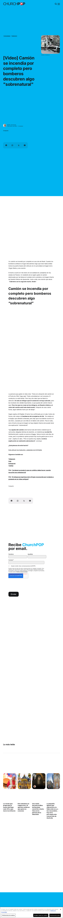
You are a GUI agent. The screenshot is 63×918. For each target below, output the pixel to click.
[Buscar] (56, 4)
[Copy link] (25, 145)
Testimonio (14, 36)
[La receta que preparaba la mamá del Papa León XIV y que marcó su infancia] (9, 781)
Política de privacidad (21, 571)
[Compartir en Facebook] (6, 145)
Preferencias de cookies (8, 915)
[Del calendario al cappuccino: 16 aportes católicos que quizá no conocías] (24, 781)
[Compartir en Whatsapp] (12, 145)
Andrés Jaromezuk (11, 124)
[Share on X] (18, 145)
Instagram (12, 463)
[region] (31, 912)
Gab (9, 461)
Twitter (10, 466)
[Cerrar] (60, 909)
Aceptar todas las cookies (40, 915)
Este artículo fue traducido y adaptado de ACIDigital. (25, 450)
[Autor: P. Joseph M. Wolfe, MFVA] (34, 786)
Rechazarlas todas (55, 915)
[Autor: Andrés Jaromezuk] (4, 125)
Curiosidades (7, 36)
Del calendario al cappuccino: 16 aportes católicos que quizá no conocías (24, 807)
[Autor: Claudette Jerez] (20, 786)
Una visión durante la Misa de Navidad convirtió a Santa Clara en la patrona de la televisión (38, 809)
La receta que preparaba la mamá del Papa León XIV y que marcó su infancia (9, 807)
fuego (34, 434)
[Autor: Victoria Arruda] (6, 786)
